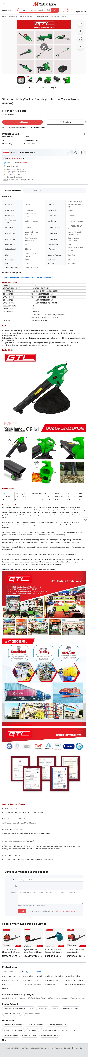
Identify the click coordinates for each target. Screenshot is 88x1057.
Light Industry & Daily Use (16, 16)
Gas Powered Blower (32, 1014)
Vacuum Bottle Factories (13, 1025)
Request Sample (40, 127)
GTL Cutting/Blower (9, 980)
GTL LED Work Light (9, 984)
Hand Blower (32, 1030)
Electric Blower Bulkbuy (49, 1036)
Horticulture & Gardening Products (37, 16)
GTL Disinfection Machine (32, 984)
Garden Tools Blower (49, 1030)
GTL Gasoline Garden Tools (32, 976)
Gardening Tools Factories (56, 1025)
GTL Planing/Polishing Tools (33, 980)
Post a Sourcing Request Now (68, 911)
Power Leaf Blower (11, 1036)
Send (22, 911)
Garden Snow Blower (69, 1030)
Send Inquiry (22, 122)
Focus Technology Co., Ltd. (29, 1048)
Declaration (67, 1048)
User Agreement (57, 1048)
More (4, 1040)
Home (4, 16)
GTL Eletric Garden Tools (52, 976)
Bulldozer (55, 1008)
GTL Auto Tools (49, 984)
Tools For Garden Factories (13, 1030)
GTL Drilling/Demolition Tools (75, 980)
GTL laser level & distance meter (75, 984)
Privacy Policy (78, 1048)
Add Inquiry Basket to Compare (44, 87)
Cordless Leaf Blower (70, 1008)
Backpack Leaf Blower (12, 1014)
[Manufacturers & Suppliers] (44, 4)
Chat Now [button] (67, 122)
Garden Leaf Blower (29, 1036)
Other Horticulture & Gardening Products (18, 1008)
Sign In (5, 180)
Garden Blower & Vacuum (58, 16)
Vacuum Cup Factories (34, 1025)
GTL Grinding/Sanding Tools (54, 980)
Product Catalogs (34, 971)
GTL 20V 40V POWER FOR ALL (12, 976)
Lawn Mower (42, 1008)
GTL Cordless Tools (71, 976)
